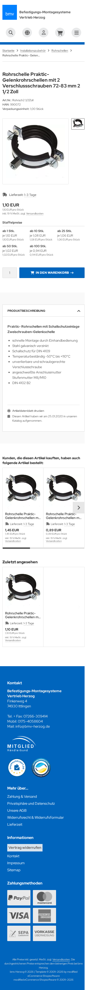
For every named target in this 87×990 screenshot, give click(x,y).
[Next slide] (78, 507)
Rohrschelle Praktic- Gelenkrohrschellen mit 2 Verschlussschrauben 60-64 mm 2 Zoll (63, 516)
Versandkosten (35, 213)
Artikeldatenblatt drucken (28, 411)
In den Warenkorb (52, 272)
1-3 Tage (30, 195)
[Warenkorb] (60, 32)
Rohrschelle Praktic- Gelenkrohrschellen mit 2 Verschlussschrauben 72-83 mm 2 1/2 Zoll (23, 615)
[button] (78, 124)
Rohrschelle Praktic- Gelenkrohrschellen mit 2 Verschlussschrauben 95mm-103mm (23, 516)
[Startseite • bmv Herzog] (9, 12)
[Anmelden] (43, 32)
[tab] (16, 551)
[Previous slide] (8, 507)
